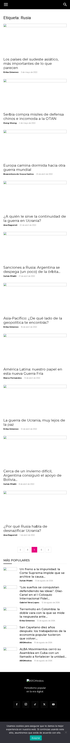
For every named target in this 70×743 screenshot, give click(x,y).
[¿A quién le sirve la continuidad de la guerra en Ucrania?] (35, 196)
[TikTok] (35, 704)
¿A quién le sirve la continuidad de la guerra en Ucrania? (34, 218)
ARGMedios (26, 642)
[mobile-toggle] (5, 4)
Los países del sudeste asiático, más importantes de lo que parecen (30, 63)
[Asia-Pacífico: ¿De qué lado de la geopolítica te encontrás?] (35, 298)
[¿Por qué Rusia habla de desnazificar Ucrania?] (35, 506)
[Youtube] (53, 704)
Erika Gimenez (11, 72)
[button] (65, 4)
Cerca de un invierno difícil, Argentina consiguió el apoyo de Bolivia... (32, 475)
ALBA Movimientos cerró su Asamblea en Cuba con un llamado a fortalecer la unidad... (43, 652)
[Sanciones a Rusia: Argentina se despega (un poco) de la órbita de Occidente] (35, 247)
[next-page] (48, 550)
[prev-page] (20, 550)
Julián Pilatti (9, 276)
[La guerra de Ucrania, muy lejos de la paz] (35, 400)
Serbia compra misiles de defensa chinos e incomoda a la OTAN (33, 116)
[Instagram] (25, 704)
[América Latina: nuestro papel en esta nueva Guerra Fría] (35, 349)
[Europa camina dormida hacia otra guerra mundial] (35, 145)
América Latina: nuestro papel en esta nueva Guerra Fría (32, 371)
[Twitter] (44, 704)
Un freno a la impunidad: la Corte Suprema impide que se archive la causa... (42, 572)
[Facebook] (16, 704)
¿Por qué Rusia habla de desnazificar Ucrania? (25, 528)
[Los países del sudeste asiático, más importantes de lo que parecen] (35, 39)
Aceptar (36, 738)
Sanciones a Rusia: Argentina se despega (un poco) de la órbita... (31, 269)
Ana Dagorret (10, 225)
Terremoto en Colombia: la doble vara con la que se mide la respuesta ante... (42, 612)
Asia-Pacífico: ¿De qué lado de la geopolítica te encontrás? (32, 320)
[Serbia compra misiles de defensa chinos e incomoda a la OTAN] (35, 94)
